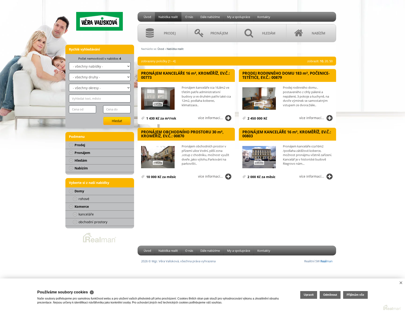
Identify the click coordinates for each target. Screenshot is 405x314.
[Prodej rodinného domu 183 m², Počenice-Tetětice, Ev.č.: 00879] (259, 98)
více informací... (210, 118)
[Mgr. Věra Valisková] (99, 16)
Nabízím (81, 168)
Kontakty (263, 17)
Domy (79, 191)
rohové (83, 199)
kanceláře (86, 214)
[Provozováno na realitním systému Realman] (99, 237)
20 (326, 61)
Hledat (117, 121)
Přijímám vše (355, 294)
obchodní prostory (92, 222)
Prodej (79, 145)
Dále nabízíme (210, 17)
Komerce (81, 206)
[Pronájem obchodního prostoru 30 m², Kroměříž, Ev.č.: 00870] (158, 157)
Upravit (309, 294)
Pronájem (82, 152)
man (326, 261)
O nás (189, 17)
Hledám (80, 160)
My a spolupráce (238, 17)
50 (331, 61)
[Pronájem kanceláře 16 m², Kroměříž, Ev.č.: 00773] (158, 98)
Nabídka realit (168, 17)
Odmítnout (330, 294)
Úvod (147, 17)
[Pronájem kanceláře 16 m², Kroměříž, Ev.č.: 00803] (259, 157)
